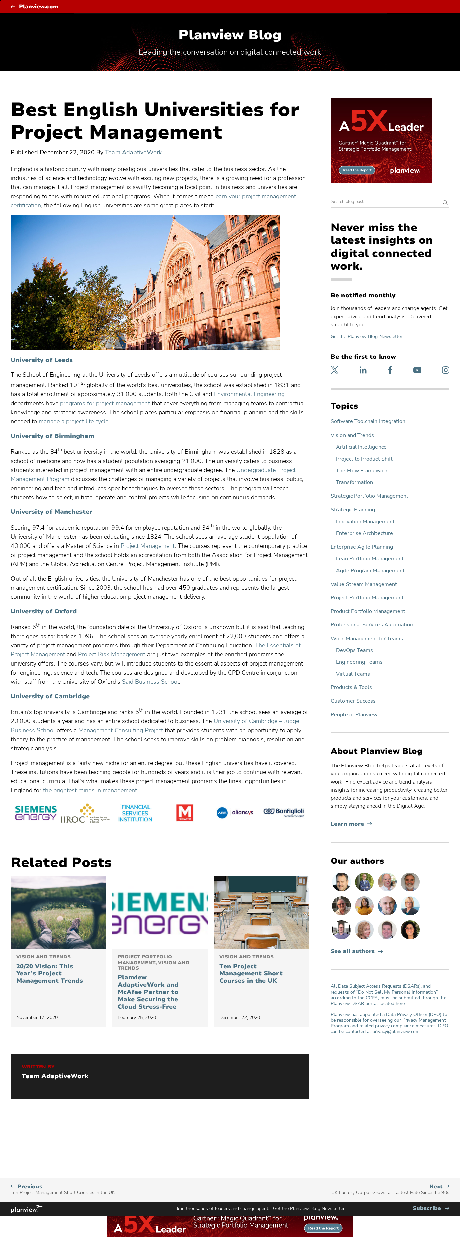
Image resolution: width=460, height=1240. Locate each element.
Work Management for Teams (367, 639)
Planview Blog (230, 35)
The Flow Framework (362, 471)
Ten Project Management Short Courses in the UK (251, 969)
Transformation (354, 482)
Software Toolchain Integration (368, 421)
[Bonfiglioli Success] (284, 814)
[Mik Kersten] (387, 915)
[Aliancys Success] (235, 814)
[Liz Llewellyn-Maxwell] (365, 915)
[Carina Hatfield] (365, 939)
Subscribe (431, 1208)
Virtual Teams (353, 674)
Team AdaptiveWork (133, 152)
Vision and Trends (352, 435)
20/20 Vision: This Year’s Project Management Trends (49, 969)
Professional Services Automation (372, 625)
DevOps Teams (354, 650)
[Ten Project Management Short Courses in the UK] (261, 912)
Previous (63, 1189)
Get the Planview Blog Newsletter (366, 336)
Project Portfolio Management (367, 598)
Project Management (148, 546)
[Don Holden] (342, 915)
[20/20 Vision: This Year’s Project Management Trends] (58, 912)
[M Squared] (185, 814)
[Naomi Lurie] (410, 939)
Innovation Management (365, 522)
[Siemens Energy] (36, 814)
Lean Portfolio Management (370, 559)
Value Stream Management (364, 584)
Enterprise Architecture (364, 533)
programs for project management (105, 403)
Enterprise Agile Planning (362, 547)
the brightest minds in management (90, 790)
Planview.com (38, 7)
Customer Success (353, 701)
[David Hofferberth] (387, 939)
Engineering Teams (359, 662)
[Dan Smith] (342, 891)
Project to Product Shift (364, 459)
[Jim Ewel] (410, 891)
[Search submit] (445, 203)
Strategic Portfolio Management (369, 496)
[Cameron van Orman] (387, 891)
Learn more (351, 824)
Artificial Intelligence (361, 447)
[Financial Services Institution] (135, 814)
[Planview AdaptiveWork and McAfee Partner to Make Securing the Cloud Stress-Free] (159, 912)
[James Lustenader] (365, 891)
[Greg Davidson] (342, 939)
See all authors (353, 951)
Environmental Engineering (249, 394)
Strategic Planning (353, 510)
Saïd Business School (150, 682)
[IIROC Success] (85, 814)
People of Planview (354, 715)
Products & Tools (351, 687)
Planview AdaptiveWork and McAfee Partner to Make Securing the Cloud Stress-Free (154, 982)
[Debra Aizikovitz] (410, 915)
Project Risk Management (111, 654)
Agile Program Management (370, 571)
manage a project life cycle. (74, 421)
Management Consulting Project (120, 730)
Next (390, 1189)
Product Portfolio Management (368, 611)
